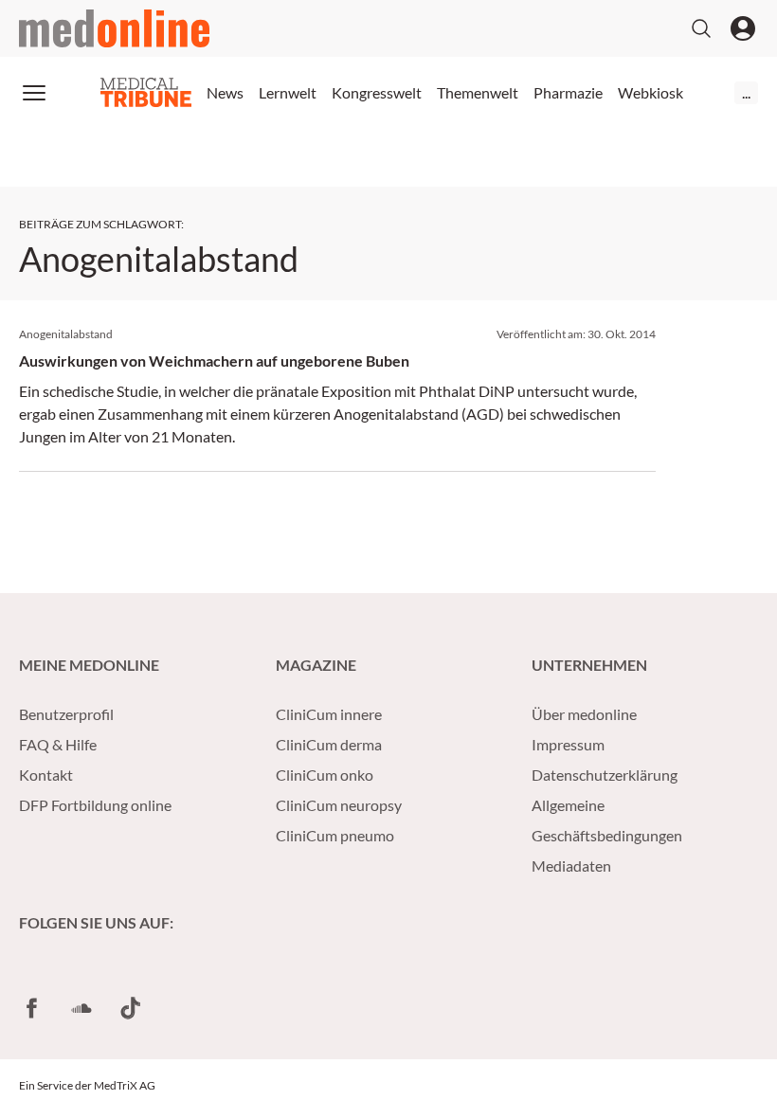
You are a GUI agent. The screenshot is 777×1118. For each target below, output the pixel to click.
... (746, 92)
